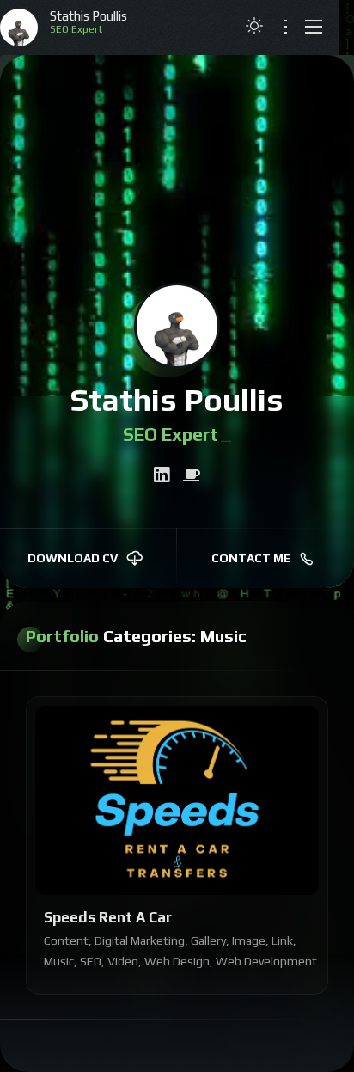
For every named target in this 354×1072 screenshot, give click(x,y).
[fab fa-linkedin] (161, 475)
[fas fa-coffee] (191, 475)
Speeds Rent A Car (108, 917)
